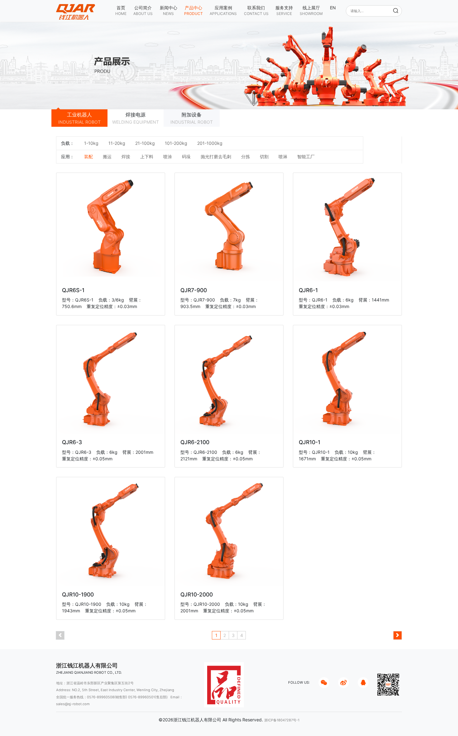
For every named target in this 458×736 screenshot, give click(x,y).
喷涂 (167, 156)
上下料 (146, 156)
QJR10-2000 (196, 594)
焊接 (126, 156)
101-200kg (176, 143)
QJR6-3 (72, 442)
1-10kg (91, 143)
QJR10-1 (309, 442)
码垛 (186, 156)
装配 (88, 156)
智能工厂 (306, 156)
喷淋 (283, 156)
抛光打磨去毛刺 (216, 156)
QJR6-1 (308, 290)
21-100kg (145, 143)
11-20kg (116, 143)
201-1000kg (209, 143)
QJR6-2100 (194, 442)
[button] (143, 10)
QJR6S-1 (73, 290)
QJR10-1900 (78, 594)
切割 (264, 156)
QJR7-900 (193, 290)
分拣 (245, 156)
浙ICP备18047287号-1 (281, 720)
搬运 (107, 156)
